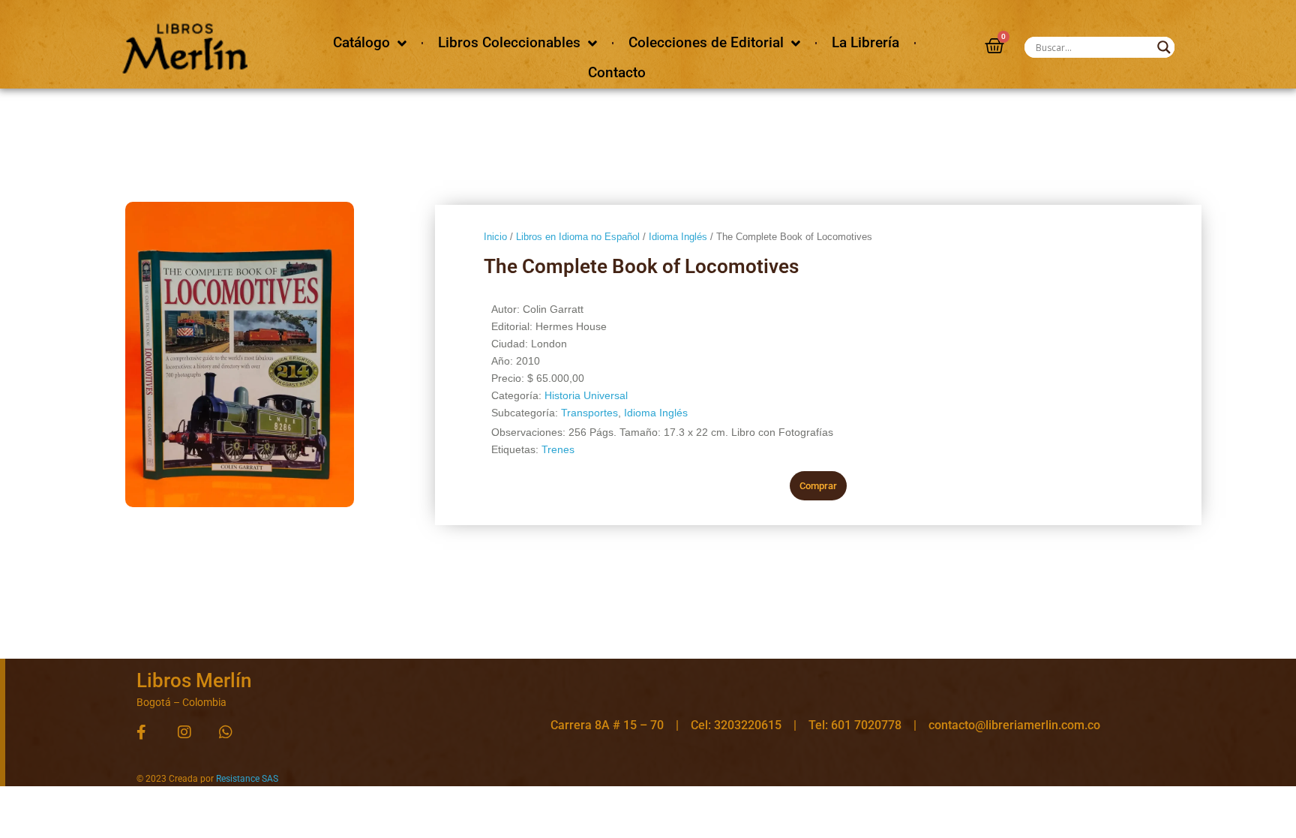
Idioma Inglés (678, 236)
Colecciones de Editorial (706, 42)
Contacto (617, 72)
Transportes (589, 413)
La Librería (865, 42)
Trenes (558, 449)
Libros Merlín (193, 680)
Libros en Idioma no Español (578, 236)
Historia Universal (586, 395)
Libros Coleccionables (509, 42)
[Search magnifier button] (1164, 47)
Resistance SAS (247, 778)
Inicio (495, 236)
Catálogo (361, 42)
